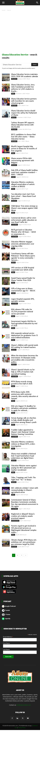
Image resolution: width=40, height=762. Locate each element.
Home (3, 10)
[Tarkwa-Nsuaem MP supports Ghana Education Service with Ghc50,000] (6, 125)
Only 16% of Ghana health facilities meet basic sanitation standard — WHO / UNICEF (24, 172)
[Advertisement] (20, 32)
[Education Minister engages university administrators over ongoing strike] (6, 245)
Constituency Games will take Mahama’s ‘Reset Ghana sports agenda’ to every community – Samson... (23, 257)
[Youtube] (28, 718)
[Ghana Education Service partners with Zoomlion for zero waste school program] (6, 102)
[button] (3, 2)
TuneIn (7, 610)
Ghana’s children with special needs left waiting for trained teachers (24, 346)
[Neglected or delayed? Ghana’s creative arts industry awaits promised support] (6, 517)
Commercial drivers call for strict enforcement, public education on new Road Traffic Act (24, 220)
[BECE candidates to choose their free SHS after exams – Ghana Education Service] (6, 137)
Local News (14, 224)
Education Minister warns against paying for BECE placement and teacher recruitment (24, 468)
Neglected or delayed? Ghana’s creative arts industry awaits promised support (23, 516)
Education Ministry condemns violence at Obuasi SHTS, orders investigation (23, 444)
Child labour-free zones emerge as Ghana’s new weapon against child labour (24, 208)
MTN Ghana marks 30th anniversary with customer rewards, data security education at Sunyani (24, 395)
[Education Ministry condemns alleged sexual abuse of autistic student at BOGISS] (6, 185)
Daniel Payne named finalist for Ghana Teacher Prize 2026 (23, 279)
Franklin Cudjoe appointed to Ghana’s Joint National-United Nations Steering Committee (22, 432)
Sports (13, 262)
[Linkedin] (17, 718)
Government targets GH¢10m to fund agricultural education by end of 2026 (24, 323)
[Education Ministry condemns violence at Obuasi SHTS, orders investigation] (6, 445)
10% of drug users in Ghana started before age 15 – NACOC (23, 289)
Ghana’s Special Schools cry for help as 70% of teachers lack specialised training (23, 372)
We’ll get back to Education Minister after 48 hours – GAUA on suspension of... (23, 232)
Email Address (8, 637)
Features (14, 364)
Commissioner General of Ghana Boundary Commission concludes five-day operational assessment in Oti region (24, 503)
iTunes (7, 614)
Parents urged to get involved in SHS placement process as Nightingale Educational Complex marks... (23, 529)
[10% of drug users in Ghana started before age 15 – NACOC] (6, 291)
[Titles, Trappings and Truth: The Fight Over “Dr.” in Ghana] (6, 480)
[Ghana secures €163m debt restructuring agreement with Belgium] (6, 161)
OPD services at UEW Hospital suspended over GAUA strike (22, 269)
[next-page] (25, 555)
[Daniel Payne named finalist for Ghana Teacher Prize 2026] (6, 281)
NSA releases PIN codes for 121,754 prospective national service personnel (22, 311)
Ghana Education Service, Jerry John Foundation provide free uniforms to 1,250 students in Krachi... (22, 88)
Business (14, 165)
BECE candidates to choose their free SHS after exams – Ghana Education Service (23, 136)
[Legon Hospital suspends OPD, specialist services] (6, 302)
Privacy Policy (21, 727)
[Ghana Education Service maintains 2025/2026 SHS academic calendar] (6, 77)
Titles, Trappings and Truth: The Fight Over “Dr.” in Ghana (23, 478)
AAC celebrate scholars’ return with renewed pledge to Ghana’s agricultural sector (24, 490)
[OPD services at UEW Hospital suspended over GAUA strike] (6, 271)
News (13, 93)
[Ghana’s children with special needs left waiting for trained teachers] (6, 348)
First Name (6, 643)
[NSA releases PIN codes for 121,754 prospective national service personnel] (6, 312)
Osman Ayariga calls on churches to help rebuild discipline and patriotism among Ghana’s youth (23, 420)
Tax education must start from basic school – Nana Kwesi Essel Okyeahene (23, 196)
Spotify (7, 618)
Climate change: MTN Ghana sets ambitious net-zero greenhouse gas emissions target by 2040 (23, 542)
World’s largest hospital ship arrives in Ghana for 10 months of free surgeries (24, 148)
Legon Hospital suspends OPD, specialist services (22, 300)
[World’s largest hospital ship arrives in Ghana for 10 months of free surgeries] (6, 149)
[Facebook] (12, 718)
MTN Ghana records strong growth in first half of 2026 (21, 383)
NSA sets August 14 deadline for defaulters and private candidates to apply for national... (24, 408)
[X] (23, 718)
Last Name (6, 649)
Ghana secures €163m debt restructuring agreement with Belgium (22, 160)
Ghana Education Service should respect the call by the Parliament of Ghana (24, 113)
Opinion (14, 117)
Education (14, 79)
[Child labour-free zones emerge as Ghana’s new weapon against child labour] (6, 209)
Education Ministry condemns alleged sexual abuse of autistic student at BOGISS (23, 184)
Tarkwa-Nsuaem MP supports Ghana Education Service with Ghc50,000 (22, 125)
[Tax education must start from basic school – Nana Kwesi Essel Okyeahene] (6, 197)
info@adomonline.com (24, 705)
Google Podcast (10, 606)
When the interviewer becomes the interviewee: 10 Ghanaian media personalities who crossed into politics (24, 359)
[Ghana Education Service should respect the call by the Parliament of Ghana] (6, 114)
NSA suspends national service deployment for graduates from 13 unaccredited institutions (24, 335)
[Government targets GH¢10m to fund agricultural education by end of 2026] (6, 324)
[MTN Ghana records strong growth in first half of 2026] (6, 384)
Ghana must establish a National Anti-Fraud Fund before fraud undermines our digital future (23, 456)
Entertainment (15, 520)
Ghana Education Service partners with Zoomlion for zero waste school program (24, 101)
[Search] (37, 2)
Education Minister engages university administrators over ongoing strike (22, 244)
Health (13, 177)
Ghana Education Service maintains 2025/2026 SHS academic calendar (24, 75)
